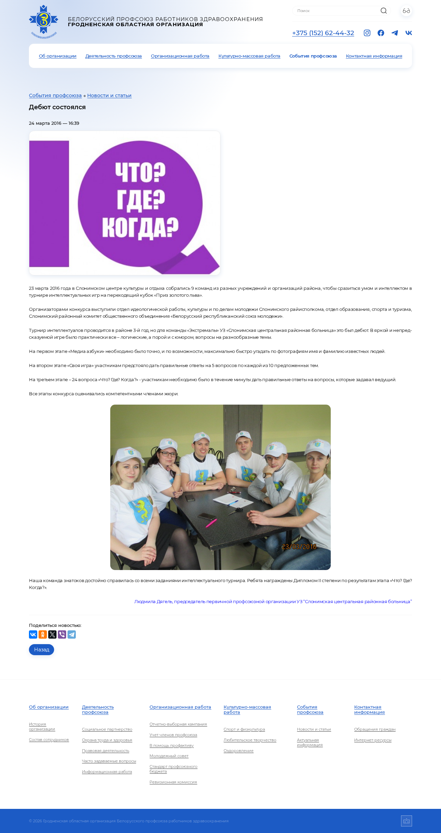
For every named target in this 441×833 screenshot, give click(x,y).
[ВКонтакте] (33, 634)
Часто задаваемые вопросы (109, 761)
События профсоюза (313, 56)
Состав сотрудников (49, 739)
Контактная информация (374, 56)
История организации (42, 726)
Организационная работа (180, 56)
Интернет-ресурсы (372, 740)
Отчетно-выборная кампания (178, 724)
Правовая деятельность (105, 750)
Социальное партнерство (107, 729)
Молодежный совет (169, 755)
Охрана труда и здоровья (107, 740)
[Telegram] (72, 634)
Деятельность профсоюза (113, 56)
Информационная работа (107, 771)
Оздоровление (239, 750)
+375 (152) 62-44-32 (323, 33)
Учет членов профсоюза (173, 734)
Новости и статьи (109, 95)
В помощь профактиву (172, 745)
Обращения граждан (375, 729)
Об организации (57, 56)
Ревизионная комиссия (173, 782)
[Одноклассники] (43, 634)
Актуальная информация (310, 742)
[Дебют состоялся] (124, 203)
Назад (41, 650)
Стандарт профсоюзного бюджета (173, 769)
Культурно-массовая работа (249, 56)
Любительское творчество (250, 740)
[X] (52, 634)
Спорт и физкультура (244, 729)
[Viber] (62, 634)
